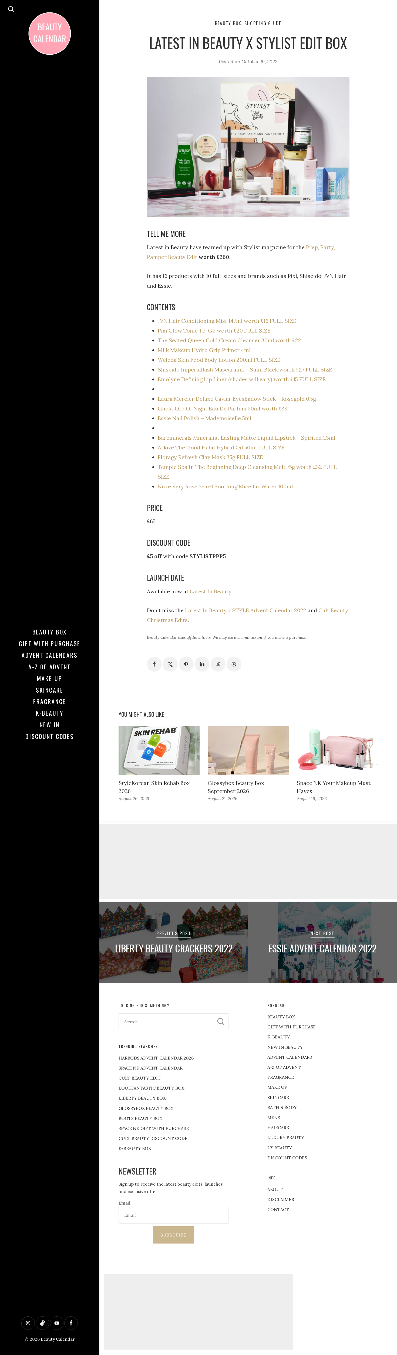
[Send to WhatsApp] (234, 664)
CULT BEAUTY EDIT (140, 1078)
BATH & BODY (282, 1107)
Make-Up (49, 678)
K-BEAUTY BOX (135, 1148)
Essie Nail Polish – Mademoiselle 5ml (204, 418)
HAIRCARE (278, 1127)
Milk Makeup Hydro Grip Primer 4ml (204, 350)
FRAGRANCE (280, 1077)
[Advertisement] (198, 1312)
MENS (273, 1117)
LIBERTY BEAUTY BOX (142, 1098)
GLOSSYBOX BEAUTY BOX (146, 1108)
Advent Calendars (50, 655)
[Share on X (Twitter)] (170, 664)
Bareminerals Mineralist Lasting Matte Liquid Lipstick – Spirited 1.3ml (246, 437)
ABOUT (275, 1189)
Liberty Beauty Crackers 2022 (174, 948)
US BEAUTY (279, 1147)
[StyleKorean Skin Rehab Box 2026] (159, 750)
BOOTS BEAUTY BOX (140, 1118)
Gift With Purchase (50, 643)
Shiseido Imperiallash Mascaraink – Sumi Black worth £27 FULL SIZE (245, 369)
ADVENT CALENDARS (289, 1057)
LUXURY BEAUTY (285, 1137)
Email (124, 1203)
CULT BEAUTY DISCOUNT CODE (153, 1138)
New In (50, 724)
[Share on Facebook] (154, 664)
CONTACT (278, 1209)
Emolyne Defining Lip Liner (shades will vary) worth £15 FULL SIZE (242, 379)
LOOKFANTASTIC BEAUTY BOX (151, 1088)
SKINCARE (278, 1097)
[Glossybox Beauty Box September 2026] (248, 750)
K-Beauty (49, 713)
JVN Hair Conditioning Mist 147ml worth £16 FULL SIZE (227, 320)
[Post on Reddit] (218, 664)
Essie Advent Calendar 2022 (322, 948)
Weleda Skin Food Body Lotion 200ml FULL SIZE (219, 359)
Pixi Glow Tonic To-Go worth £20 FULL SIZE (214, 330)
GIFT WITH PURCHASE (291, 1027)
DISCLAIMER (280, 1199)
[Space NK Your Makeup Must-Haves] (337, 750)
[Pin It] (186, 664)
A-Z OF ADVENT (49, 666)
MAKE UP (277, 1087)
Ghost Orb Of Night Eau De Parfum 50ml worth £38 (222, 408)
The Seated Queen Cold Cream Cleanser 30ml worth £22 (229, 340)
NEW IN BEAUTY (285, 1047)
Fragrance (49, 701)
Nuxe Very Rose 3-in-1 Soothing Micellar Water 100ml (225, 486)
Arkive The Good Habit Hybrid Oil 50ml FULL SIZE (221, 447)
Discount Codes (49, 736)
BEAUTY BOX (281, 1016)
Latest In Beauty (210, 591)
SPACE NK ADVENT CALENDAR (151, 1068)
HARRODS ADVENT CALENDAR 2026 (156, 1058)
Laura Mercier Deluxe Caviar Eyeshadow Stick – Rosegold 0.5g (237, 398)
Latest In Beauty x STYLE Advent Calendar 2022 (245, 610)
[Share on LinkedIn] (202, 664)
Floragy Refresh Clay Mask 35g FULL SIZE (210, 457)
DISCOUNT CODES (287, 1157)
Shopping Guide (262, 23)
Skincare (49, 690)
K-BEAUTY (278, 1037)
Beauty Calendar (58, 1339)
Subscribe (173, 1235)
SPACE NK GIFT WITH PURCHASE (154, 1128)
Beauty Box (49, 631)
